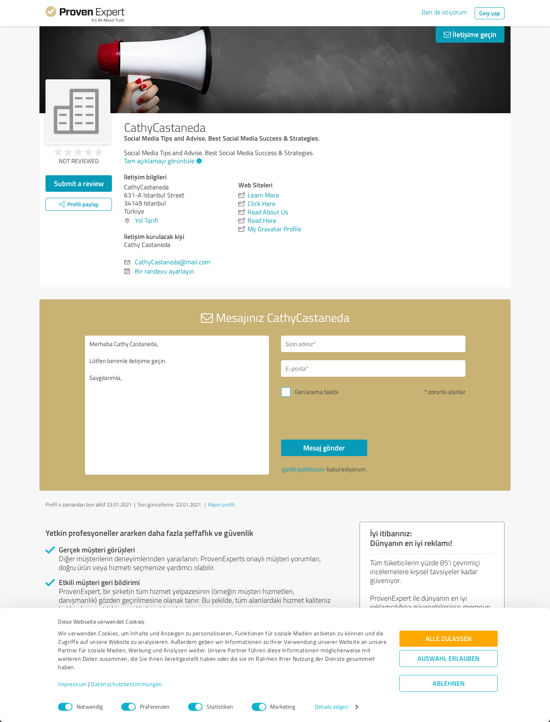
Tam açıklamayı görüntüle (159, 160)
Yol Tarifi (146, 220)
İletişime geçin (473, 34)
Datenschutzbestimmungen (126, 684)
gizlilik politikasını (303, 469)
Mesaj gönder (324, 447)
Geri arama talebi (316, 392)
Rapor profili (221, 504)
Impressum (72, 684)
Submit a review (79, 183)
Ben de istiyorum (444, 12)
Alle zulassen (448, 638)
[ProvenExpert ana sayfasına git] (84, 15)
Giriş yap (489, 13)
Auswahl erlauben (449, 658)
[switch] (128, 707)
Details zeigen (331, 707)
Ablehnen (449, 683)
